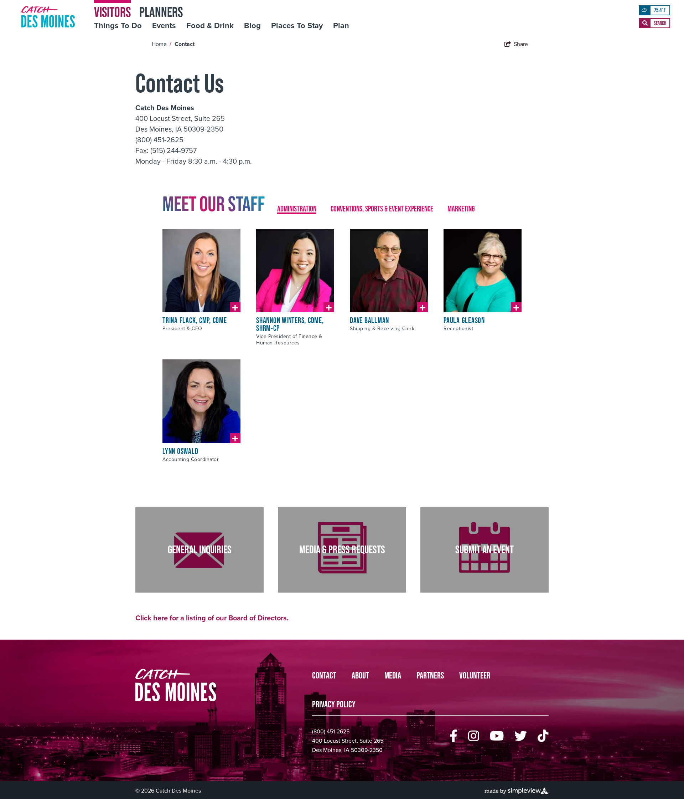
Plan (341, 26)
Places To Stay (297, 26)
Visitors (112, 11)
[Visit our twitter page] (520, 736)
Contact (185, 44)
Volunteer (474, 675)
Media (392, 675)
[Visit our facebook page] (453, 736)
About (360, 675)
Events (164, 26)
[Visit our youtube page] (497, 736)
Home (161, 44)
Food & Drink (210, 26)
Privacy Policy (334, 704)
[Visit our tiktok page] (543, 736)
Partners (430, 675)
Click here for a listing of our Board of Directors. (212, 618)
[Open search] (654, 23)
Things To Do (118, 26)
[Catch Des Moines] (48, 16)
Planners (161, 11)
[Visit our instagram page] (473, 736)
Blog (252, 26)
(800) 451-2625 (330, 731)
